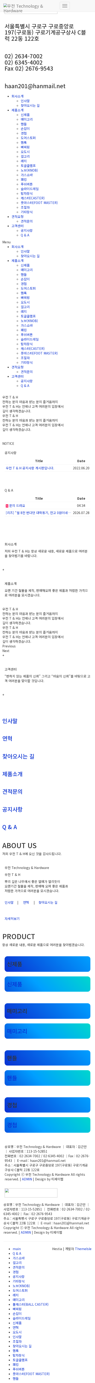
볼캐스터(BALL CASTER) (31, 1304)
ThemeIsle (83, 1248)
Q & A (25, 235)
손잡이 (25, 128)
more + (10, 478)
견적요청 (18, 216)
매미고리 (27, 119)
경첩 (24, 133)
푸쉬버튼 (27, 184)
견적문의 (27, 221)
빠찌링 (25, 147)
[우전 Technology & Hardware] (30, 6)
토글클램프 (28, 165)
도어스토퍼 (28, 137)
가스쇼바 (27, 174)
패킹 (24, 179)
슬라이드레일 (30, 188)
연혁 (7, 738)
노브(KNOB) (29, 170)
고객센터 (18, 225)
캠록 (24, 142)
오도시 (25, 151)
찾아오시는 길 (30, 105)
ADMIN (27, 1179)
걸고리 (25, 156)
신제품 (25, 114)
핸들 (24, 124)
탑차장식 (27, 193)
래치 (24, 161)
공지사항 (27, 230)
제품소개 (18, 110)
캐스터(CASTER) (33, 198)
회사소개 (18, 96)
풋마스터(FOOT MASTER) (39, 202)
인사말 (25, 100)
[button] (47, 242)
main (17, 1248)
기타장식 (27, 212)
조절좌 (25, 207)
